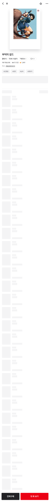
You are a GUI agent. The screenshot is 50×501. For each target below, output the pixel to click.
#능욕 (21, 71)
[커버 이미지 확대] (25, 29)
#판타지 (30, 71)
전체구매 (10, 496)
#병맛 (14, 71)
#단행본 (6, 71)
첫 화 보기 (34, 496)
